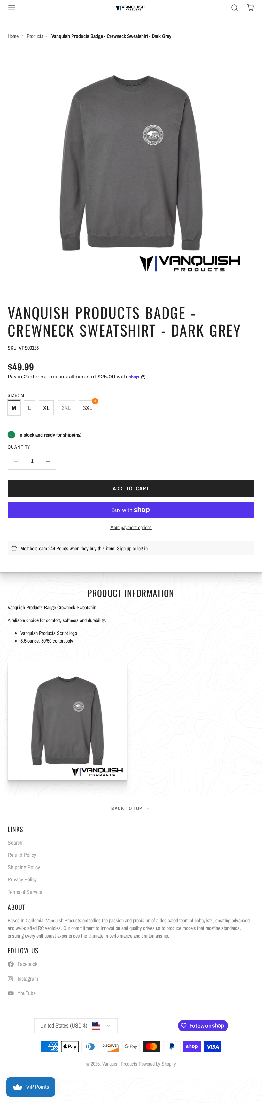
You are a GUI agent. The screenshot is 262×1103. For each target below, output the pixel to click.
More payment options (131, 527)
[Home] (131, 8)
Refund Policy (22, 854)
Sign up (124, 548)
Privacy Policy (22, 879)
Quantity (19, 447)
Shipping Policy (24, 867)
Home (13, 36)
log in (142, 548)
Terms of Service (25, 891)
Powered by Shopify (157, 1063)
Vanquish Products (119, 1063)
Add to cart (131, 488)
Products (35, 36)
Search (15, 842)
